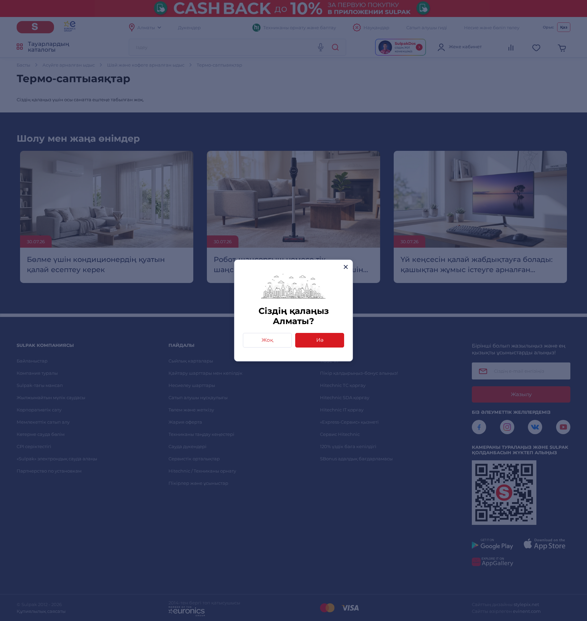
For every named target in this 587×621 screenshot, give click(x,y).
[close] (345, 267)
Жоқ (267, 340)
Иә (319, 340)
